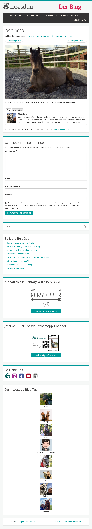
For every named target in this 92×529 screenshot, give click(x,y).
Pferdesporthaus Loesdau (25, 521)
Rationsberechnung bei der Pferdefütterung (23, 246)
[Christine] (11, 117)
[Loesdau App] (35, 378)
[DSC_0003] (46, 72)
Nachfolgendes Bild (76, 40)
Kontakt (57, 521)
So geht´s (51, 15)
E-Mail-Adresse (12, 186)
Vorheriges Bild (14, 40)
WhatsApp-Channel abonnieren (46, 355)
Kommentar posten (61, 129)
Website (8, 195)
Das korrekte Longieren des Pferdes (21, 243)
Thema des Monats (72, 15)
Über (8, 110)
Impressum (77, 521)
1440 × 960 (30, 36)
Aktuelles (15, 15)
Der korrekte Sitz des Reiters (18, 254)
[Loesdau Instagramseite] (14, 378)
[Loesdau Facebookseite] (21, 378)
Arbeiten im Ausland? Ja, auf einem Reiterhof (54, 36)
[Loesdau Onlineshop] (8, 378)
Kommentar (11, 151)
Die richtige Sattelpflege (16, 268)
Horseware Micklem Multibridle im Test (22, 250)
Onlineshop (80, 19)
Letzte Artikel (17, 110)
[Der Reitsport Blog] (42, 6)
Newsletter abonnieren (46, 311)
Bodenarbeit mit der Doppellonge (20, 264)
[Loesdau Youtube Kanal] (28, 378)
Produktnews (33, 15)
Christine (22, 114)
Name (8, 178)
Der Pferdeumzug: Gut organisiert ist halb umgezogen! (28, 257)
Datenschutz (67, 521)
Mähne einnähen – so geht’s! (18, 261)
